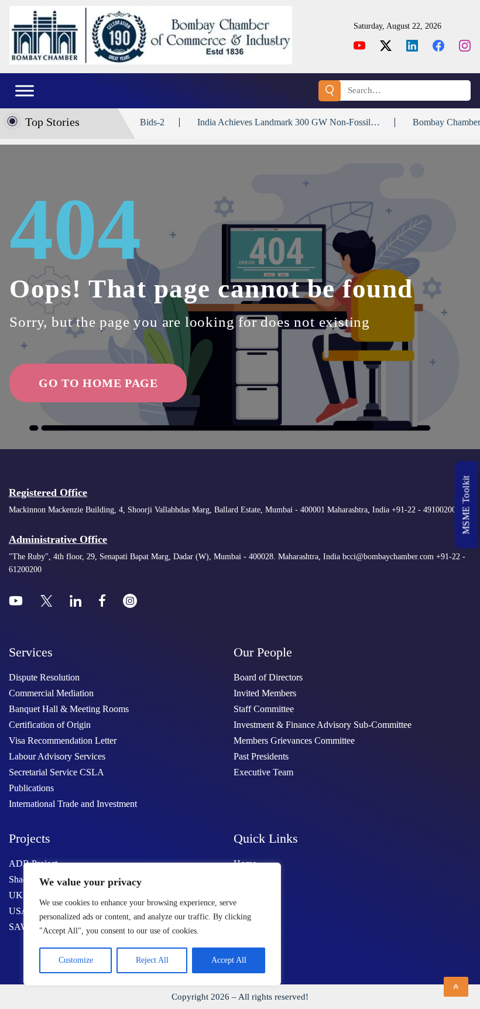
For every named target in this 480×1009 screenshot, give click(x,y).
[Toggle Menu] (24, 90)
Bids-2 (133, 122)
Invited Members (265, 693)
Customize (76, 960)
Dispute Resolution (44, 677)
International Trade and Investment (73, 804)
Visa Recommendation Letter (62, 740)
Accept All (228, 960)
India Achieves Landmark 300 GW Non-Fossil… (269, 122)
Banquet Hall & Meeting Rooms (69, 709)
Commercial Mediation (51, 693)
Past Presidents (261, 756)
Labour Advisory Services (57, 756)
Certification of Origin (50, 725)
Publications (31, 788)
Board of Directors (268, 677)
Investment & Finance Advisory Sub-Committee (323, 725)
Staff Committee (264, 709)
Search (329, 90)
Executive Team (263, 772)
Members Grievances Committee (294, 740)
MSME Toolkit (466, 504)
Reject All (152, 960)
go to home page (98, 383)
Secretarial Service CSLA (56, 772)
